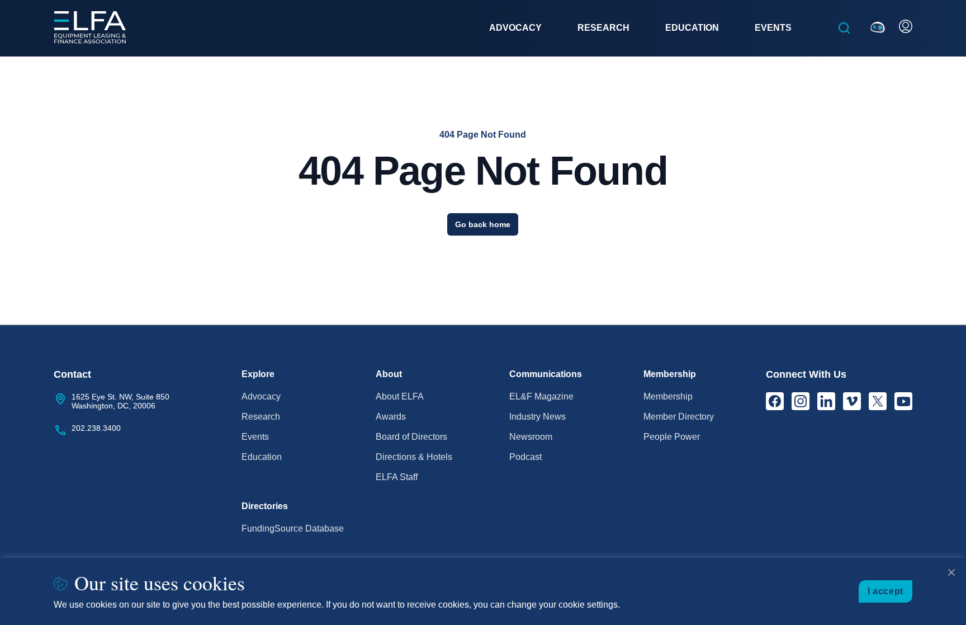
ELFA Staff (397, 477)
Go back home (482, 224)
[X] (878, 401)
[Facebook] (775, 401)
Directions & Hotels (414, 457)
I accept (885, 591)
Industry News (537, 416)
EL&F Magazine (541, 396)
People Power (671, 436)
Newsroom (530, 436)
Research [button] (603, 27)
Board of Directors (411, 436)
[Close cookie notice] (951, 572)
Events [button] (773, 27)
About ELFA (400, 396)
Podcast (525, 457)
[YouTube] (903, 401)
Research (261, 416)
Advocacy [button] (515, 27)
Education (262, 457)
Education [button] (692, 27)
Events (255, 436)
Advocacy (261, 396)
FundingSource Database (293, 528)
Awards (391, 416)
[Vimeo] (852, 401)
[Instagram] (800, 401)
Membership (668, 396)
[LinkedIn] (826, 401)
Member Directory (678, 416)
